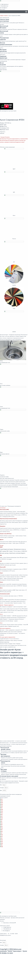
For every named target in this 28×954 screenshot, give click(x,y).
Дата (1, 790)
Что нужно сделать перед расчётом (7, 637)
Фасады (1, 545)
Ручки (1, 623)
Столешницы (3, 507)
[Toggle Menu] (26, 3)
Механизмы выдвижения (5, 628)
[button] (6, 135)
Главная (2, 15)
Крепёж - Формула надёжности (6, 605)
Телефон (2, 787)
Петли (1, 614)
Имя (1, 785)
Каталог (6, 15)
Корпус (1, 598)
